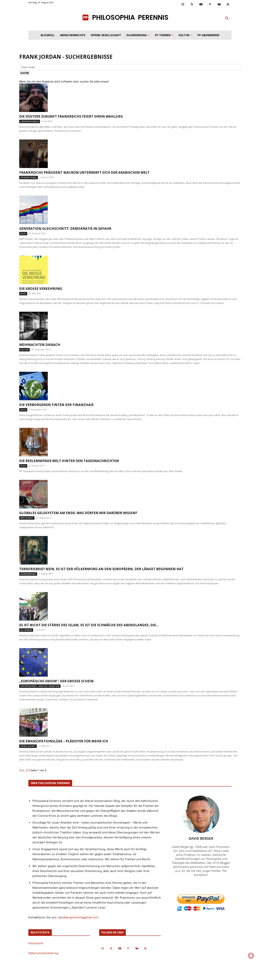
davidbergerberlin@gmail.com (78, 917)
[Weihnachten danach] (130, 326)
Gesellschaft (28, 746)
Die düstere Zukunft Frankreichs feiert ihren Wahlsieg (71, 116)
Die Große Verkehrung (40, 288)
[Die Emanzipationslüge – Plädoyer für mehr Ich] (130, 722)
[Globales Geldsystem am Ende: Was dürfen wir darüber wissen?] (130, 494)
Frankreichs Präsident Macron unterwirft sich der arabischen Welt (84, 172)
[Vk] (219, 4)
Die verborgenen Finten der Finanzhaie (56, 405)
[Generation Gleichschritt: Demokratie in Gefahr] (130, 210)
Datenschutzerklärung (43, 953)
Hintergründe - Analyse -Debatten (39, 686)
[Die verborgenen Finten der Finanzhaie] (130, 386)
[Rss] (228, 4)
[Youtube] (201, 4)
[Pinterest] (210, 4)
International (28, 177)
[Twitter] (192, 4)
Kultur (24, 349)
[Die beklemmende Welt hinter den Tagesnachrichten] (130, 442)
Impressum (35, 943)
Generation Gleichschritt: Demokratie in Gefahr (65, 228)
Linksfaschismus (29, 121)
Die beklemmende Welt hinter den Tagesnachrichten (69, 461)
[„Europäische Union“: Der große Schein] (130, 662)
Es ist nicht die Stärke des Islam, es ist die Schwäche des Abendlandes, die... (89, 625)
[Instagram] (183, 4)
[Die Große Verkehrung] (130, 270)
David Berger (201, 838)
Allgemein (26, 630)
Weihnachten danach (39, 344)
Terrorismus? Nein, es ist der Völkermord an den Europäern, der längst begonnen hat (101, 569)
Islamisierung (28, 573)
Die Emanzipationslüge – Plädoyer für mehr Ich (63, 741)
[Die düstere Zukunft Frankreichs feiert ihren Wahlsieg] (130, 97)
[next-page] (29, 770)
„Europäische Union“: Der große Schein (56, 681)
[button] (227, 18)
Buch (23, 233)
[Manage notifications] (251, 956)
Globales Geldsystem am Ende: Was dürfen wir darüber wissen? (78, 513)
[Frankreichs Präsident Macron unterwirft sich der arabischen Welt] (130, 154)
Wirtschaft (26, 517)
